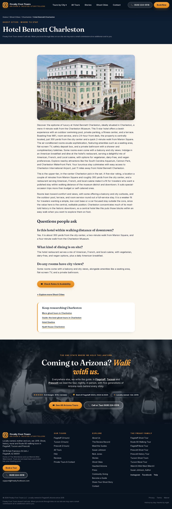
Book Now (161, 5)
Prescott (53, 383)
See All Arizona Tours (65, 405)
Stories (88, 5)
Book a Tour (11, 468)
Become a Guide (99, 478)
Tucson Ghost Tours (139, 458)
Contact (117, 5)
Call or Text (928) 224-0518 (103, 405)
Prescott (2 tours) (61, 446)
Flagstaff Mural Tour (139, 446)
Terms (159, 498)
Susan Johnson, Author (140, 470)
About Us (96, 438)
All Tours (75, 5)
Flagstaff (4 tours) (62, 438)
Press (94, 470)
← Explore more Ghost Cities (50, 294)
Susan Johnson (99, 450)
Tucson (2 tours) (61, 442)
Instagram (135, 475)
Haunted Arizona (99, 466)
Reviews (57, 458)
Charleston (26, 17)
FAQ (56, 454)
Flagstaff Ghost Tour (139, 438)
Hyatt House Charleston (53, 327)
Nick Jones (97, 454)
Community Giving (100, 474)
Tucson (111, 379)
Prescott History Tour (139, 454)
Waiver (166, 498)
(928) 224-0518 (15, 475)
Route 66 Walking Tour (140, 442)
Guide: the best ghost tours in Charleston (61, 318)
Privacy (152, 498)
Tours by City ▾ (60, 5)
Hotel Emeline (48, 322)
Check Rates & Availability (56, 284)
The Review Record (101, 442)
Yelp (156, 475)
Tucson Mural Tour (138, 462)
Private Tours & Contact (64, 462)
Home (5, 17)
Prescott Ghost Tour (139, 450)
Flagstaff (100, 379)
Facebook (147, 475)
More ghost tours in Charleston (57, 313)
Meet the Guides (99, 446)
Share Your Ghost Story (102, 482)
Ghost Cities (102, 5)
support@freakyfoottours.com (16, 481)
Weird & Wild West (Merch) (142, 466)
